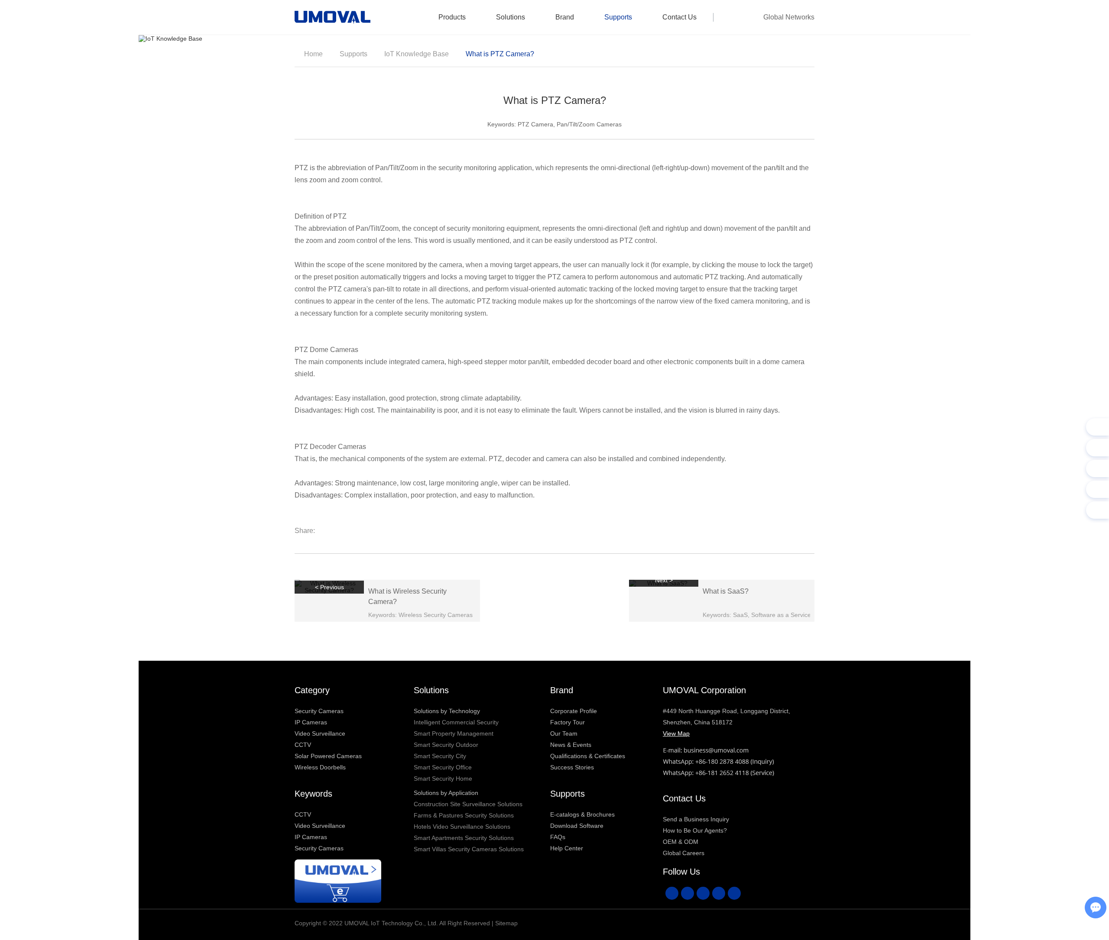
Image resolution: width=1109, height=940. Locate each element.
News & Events (570, 744)
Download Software (576, 825)
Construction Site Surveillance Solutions (468, 804)
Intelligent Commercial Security (456, 722)
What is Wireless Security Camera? (407, 596)
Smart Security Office (443, 767)
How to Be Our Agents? (695, 830)
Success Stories (572, 767)
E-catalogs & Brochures (582, 814)
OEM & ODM (680, 841)
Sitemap (506, 923)
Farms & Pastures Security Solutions (464, 815)
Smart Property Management (453, 733)
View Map (676, 733)
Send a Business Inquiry (696, 819)
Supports (618, 17)
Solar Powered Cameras (328, 756)
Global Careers (683, 853)
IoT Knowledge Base (416, 54)
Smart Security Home (443, 778)
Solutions (510, 17)
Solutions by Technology (447, 710)
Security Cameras (319, 710)
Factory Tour (567, 722)
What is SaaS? (726, 591)
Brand (564, 17)
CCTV (303, 744)
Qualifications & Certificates (587, 756)
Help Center (566, 848)
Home (313, 54)
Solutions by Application (446, 792)
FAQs (557, 836)
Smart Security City (440, 756)
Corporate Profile (573, 710)
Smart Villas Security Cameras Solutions (469, 849)
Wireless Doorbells (320, 767)
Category (312, 690)
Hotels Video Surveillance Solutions (462, 826)
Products (452, 17)
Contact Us (679, 17)
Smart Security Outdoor (446, 744)
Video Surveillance (320, 733)
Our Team (563, 733)
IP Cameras (311, 722)
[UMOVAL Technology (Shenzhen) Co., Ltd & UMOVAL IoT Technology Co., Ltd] (332, 17)
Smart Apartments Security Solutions (464, 837)
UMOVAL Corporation (704, 690)
